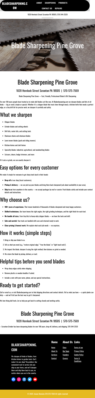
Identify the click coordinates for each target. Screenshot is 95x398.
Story (64, 347)
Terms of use (78, 347)
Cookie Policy (78, 354)
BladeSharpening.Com (14, 5)
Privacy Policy (79, 351)
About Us (54, 351)
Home (53, 347)
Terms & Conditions (77, 359)
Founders (66, 354)
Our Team (66, 351)
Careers (65, 358)
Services (54, 354)
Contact (54, 358)
